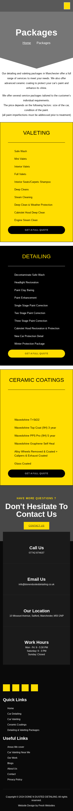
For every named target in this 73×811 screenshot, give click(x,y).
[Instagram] (15, 687)
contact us (36, 525)
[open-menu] (67, 5)
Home (27, 43)
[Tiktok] (34, 687)
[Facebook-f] (6, 687)
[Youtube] (25, 687)
